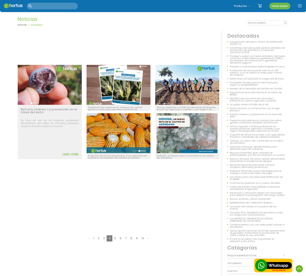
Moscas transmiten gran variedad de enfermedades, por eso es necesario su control (257, 154)
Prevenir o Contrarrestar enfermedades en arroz (257, 66)
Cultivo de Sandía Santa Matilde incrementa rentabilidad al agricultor (255, 188)
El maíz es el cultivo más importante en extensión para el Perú (252, 240)
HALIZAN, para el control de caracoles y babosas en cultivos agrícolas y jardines (253, 99)
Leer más (70, 154)
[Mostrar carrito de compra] (260, 6)
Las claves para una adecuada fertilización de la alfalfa (256, 178)
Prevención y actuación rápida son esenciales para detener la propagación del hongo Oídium (257, 194)
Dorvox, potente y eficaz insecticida (250, 198)
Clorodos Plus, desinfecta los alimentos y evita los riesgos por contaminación (256, 213)
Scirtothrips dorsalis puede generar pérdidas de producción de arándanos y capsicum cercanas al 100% (257, 50)
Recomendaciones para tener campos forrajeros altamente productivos (252, 166)
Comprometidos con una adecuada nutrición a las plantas (257, 225)
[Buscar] (30, 6)
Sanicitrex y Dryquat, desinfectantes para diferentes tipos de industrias (253, 148)
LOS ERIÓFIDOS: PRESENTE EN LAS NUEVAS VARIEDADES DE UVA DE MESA (251, 219)
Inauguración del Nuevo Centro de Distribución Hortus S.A (256, 43)
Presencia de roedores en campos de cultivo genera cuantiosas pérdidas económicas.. (256, 121)
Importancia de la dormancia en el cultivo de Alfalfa (256, 93)
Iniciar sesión (280, 6)
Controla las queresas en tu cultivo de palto (255, 183)
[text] (285, 23)
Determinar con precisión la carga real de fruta (257, 78)
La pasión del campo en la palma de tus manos (253, 207)
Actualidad (36, 25)
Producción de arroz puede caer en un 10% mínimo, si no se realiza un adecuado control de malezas (256, 72)
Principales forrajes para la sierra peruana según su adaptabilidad (254, 83)
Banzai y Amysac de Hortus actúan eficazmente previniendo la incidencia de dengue (257, 160)
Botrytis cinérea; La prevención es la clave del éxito (256, 115)
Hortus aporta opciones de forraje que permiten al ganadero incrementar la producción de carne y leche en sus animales (257, 233)
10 (142, 238)
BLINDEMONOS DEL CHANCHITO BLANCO (251, 202)
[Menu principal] (299, 6)
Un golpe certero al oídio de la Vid (249, 104)
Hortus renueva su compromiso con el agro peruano (255, 109)
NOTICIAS (22, 25)
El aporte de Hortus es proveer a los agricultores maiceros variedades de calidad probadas (257, 135)
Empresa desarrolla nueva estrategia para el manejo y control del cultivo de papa (255, 172)
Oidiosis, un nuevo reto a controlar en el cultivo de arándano (257, 142)
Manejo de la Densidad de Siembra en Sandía (256, 88)
